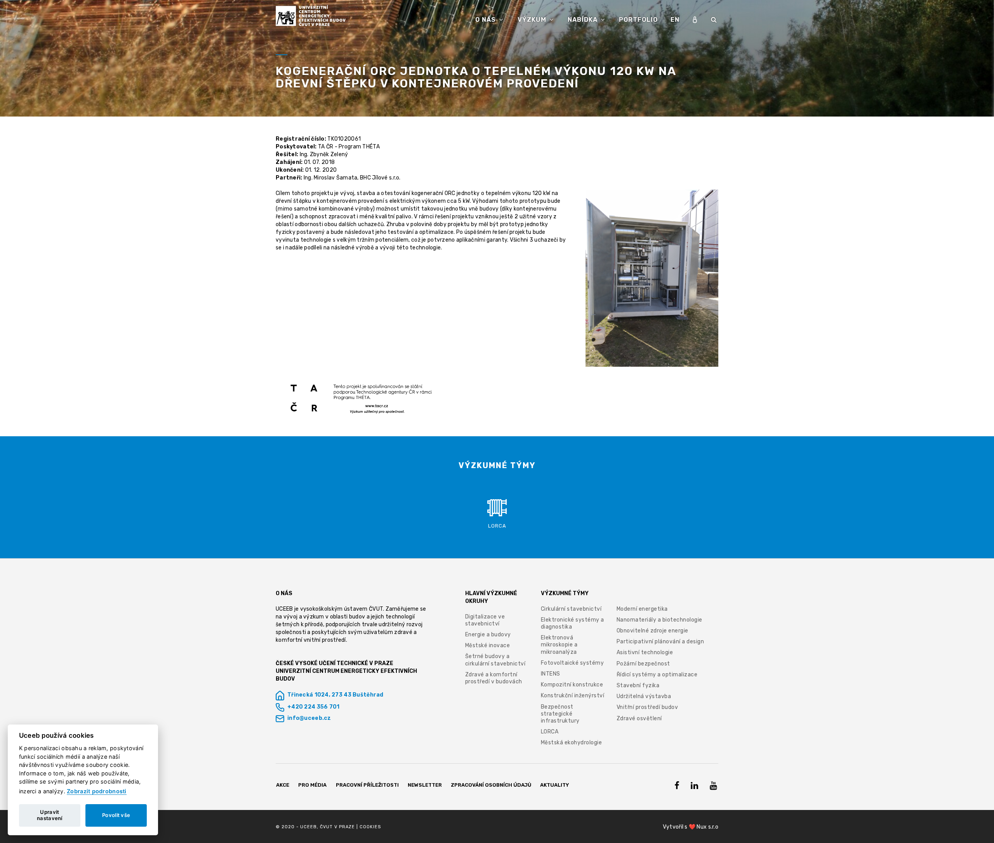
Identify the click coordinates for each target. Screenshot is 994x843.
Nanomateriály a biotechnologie (659, 620)
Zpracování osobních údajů (491, 785)
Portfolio (638, 19)
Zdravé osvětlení (639, 718)
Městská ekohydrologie (571, 742)
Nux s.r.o (707, 827)
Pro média (312, 785)
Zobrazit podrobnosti (97, 791)
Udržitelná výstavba (644, 696)
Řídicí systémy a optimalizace (657, 674)
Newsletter (425, 785)
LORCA (550, 731)
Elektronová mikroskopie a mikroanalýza (559, 644)
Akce (282, 785)
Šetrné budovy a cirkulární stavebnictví (495, 660)
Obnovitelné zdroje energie (652, 630)
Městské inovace (487, 645)
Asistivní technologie (645, 652)
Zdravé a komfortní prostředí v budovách (493, 678)
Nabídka (584, 19)
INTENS (550, 674)
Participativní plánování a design (660, 641)
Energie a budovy (488, 634)
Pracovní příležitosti (367, 785)
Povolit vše (116, 815)
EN (675, 19)
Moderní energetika (642, 609)
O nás (486, 19)
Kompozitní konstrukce (572, 684)
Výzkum (533, 19)
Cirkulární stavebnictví (571, 609)
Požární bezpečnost (643, 663)
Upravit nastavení (50, 815)
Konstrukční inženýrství (573, 695)
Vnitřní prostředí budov (647, 707)
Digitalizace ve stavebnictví (485, 620)
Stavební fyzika (638, 685)
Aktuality (554, 785)
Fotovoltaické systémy (572, 663)
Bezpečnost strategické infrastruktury (560, 714)
